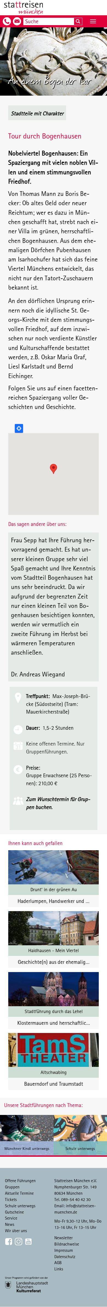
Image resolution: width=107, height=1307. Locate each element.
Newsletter (63, 1237)
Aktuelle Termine (19, 1193)
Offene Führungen (20, 1180)
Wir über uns (16, 1230)
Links (58, 1268)
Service (11, 1217)
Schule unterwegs (20, 1205)
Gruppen (12, 1186)
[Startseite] (23, 7)
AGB (58, 1262)
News (9, 1224)
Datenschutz (64, 1256)
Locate (19, 428)
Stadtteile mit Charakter (37, 113)
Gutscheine (14, 1211)
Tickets (11, 1199)
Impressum (63, 1250)
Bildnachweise (66, 1243)
